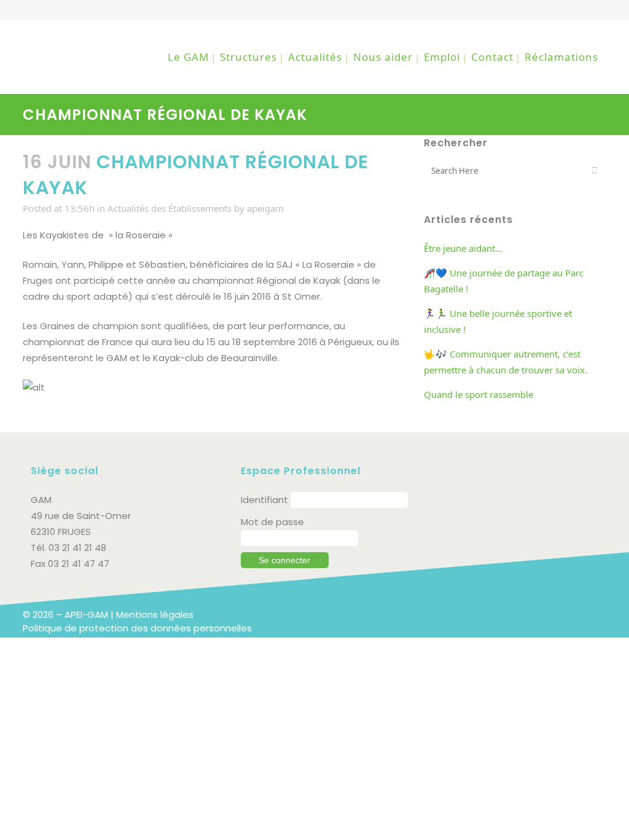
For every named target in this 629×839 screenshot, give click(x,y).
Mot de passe (272, 521)
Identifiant (264, 499)
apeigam (265, 208)
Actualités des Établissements (169, 208)
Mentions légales (154, 614)
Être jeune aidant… (463, 248)
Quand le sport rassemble (478, 394)
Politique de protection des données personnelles (137, 628)
